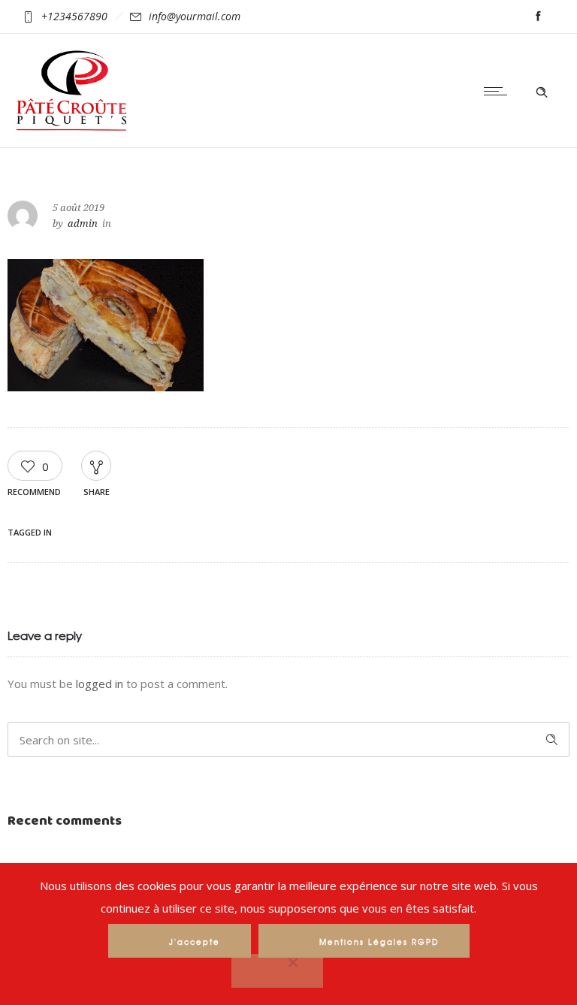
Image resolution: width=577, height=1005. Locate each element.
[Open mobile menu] (499, 91)
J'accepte (194, 941)
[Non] (277, 971)
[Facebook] (537, 16)
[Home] (71, 127)
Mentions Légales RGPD (379, 941)
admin (83, 223)
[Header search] (541, 90)
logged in (99, 683)
